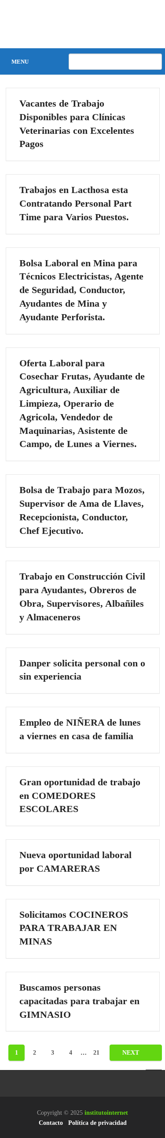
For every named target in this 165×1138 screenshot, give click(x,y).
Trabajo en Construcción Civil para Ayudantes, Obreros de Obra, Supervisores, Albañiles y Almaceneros (82, 596)
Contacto (51, 1123)
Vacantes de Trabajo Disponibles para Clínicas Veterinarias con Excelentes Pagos (76, 123)
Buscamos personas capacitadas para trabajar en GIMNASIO (79, 1001)
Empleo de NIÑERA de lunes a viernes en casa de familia (80, 729)
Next (131, 1052)
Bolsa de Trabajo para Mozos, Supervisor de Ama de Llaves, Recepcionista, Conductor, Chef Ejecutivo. (82, 510)
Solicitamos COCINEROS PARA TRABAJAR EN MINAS (73, 928)
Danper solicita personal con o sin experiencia (82, 670)
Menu (20, 61)
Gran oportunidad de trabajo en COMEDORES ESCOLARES (79, 796)
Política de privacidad (97, 1123)
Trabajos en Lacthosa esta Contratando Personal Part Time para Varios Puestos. (75, 203)
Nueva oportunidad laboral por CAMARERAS (75, 861)
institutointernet (106, 1112)
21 (96, 1052)
